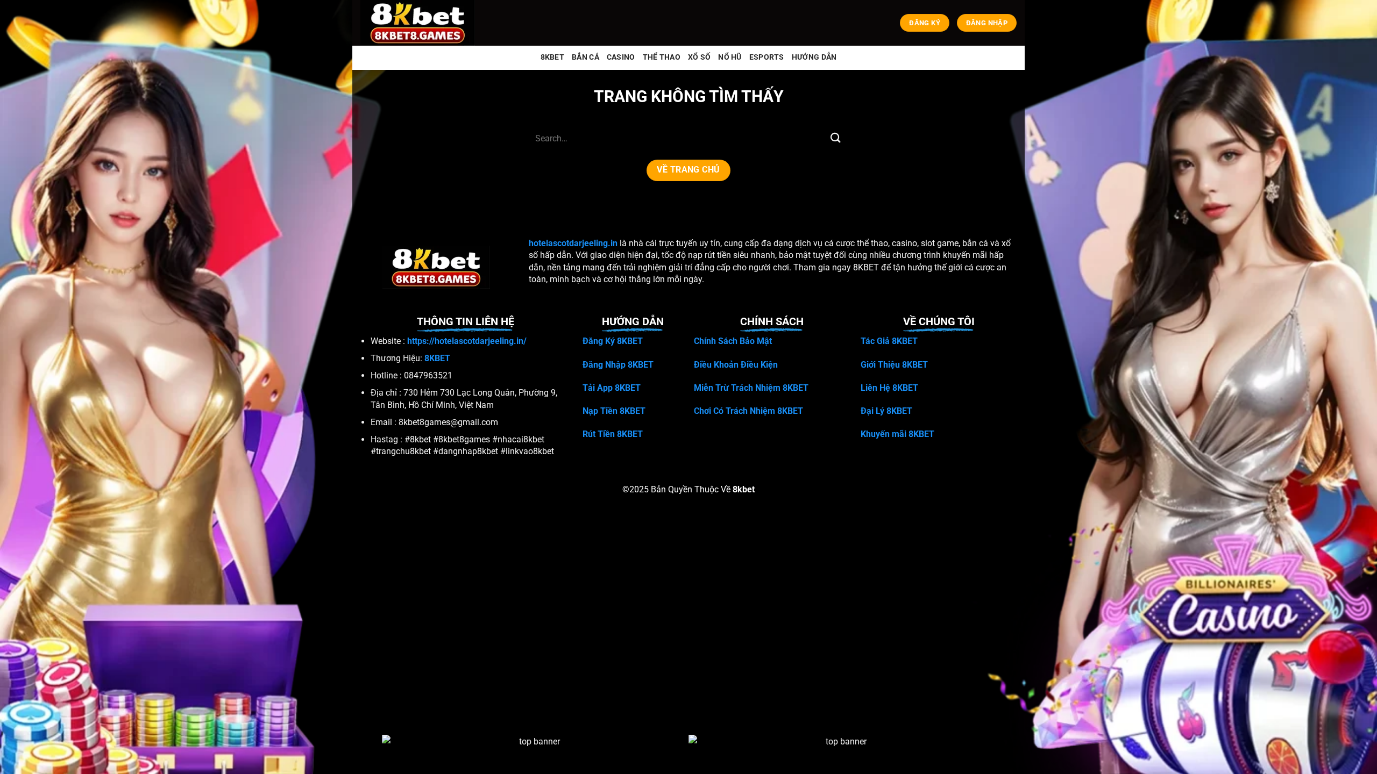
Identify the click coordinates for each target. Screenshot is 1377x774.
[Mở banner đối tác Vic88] (535, 754)
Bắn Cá (585, 57)
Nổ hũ (729, 57)
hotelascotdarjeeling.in (573, 243)
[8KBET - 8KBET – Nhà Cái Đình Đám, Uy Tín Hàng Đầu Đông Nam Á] (419, 23)
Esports (766, 57)
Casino (621, 57)
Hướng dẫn (814, 57)
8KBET (552, 57)
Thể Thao (661, 57)
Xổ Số (699, 57)
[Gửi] (835, 138)
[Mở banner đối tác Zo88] (841, 754)
